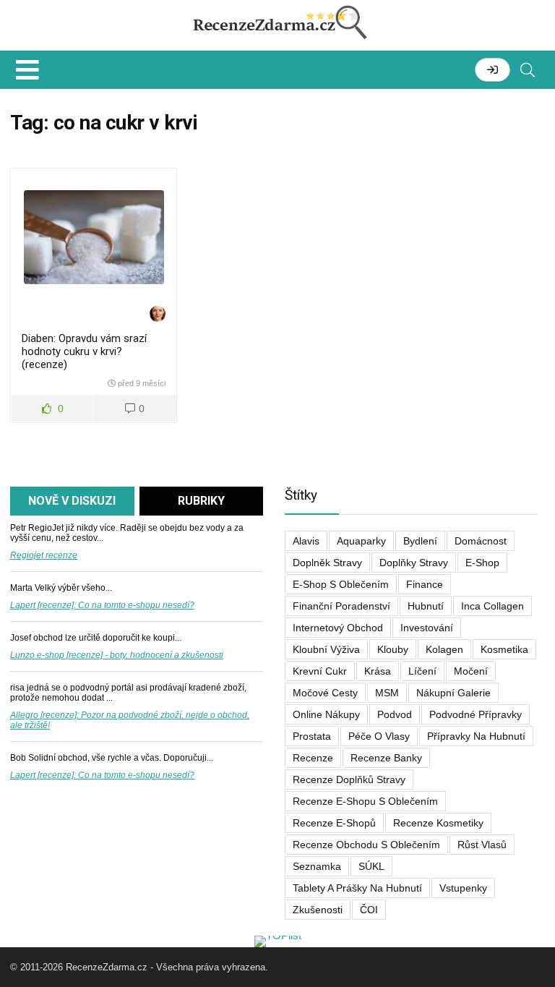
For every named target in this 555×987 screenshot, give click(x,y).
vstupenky (463, 888)
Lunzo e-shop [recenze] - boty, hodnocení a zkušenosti (116, 655)
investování (426, 627)
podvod (394, 714)
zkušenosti (318, 909)
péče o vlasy (379, 736)
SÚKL (371, 866)
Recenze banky (386, 758)
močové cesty (325, 692)
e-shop (482, 562)
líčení (422, 671)
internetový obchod (338, 627)
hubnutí (426, 606)
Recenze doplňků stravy (349, 779)
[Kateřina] (157, 315)
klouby (392, 649)
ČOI (369, 909)
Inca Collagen (492, 606)
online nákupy (326, 714)
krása (377, 671)
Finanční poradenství (341, 606)
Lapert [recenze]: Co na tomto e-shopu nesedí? (102, 605)
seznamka (317, 866)
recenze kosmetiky (438, 823)
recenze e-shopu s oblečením (365, 801)
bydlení (420, 541)
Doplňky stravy (413, 562)
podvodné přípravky (475, 714)
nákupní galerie (453, 692)
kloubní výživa (326, 649)
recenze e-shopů (334, 823)
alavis (306, 541)
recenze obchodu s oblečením (366, 844)
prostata (312, 736)
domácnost (481, 541)
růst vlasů (482, 844)
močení (471, 671)
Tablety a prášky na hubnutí (357, 888)
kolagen (444, 649)
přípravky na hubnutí (476, 736)
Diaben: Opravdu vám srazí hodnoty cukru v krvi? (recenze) (84, 351)
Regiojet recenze (43, 555)
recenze (313, 758)
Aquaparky (361, 541)
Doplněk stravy (327, 562)
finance (424, 584)
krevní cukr (320, 671)
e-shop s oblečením (341, 584)
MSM (387, 692)
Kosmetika (504, 649)
